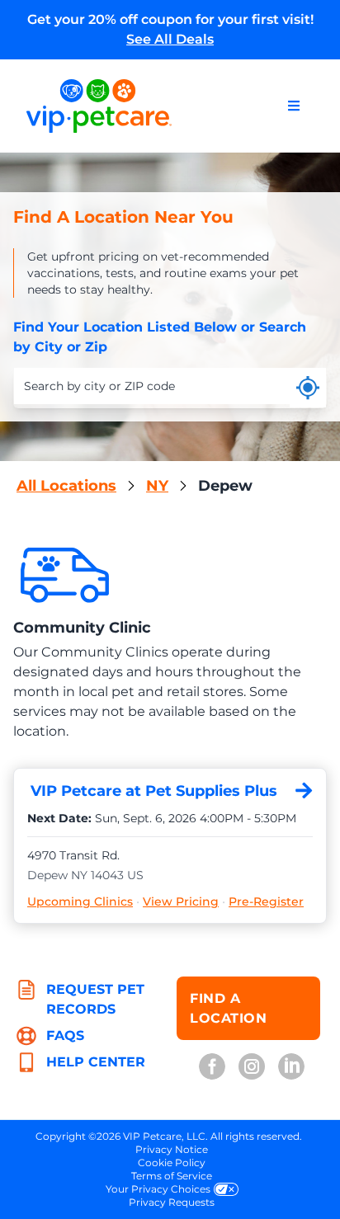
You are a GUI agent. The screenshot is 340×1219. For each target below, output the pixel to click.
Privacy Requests (172, 1202)
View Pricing (181, 901)
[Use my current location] (307, 387)
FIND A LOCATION (228, 1008)
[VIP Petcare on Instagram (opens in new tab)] (251, 1066)
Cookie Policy (171, 1162)
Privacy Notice (171, 1149)
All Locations (66, 486)
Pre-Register (266, 901)
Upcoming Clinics (80, 901)
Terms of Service (171, 1176)
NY (157, 486)
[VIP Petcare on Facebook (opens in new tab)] (212, 1066)
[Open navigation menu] (294, 105)
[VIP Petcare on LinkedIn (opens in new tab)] (291, 1066)
